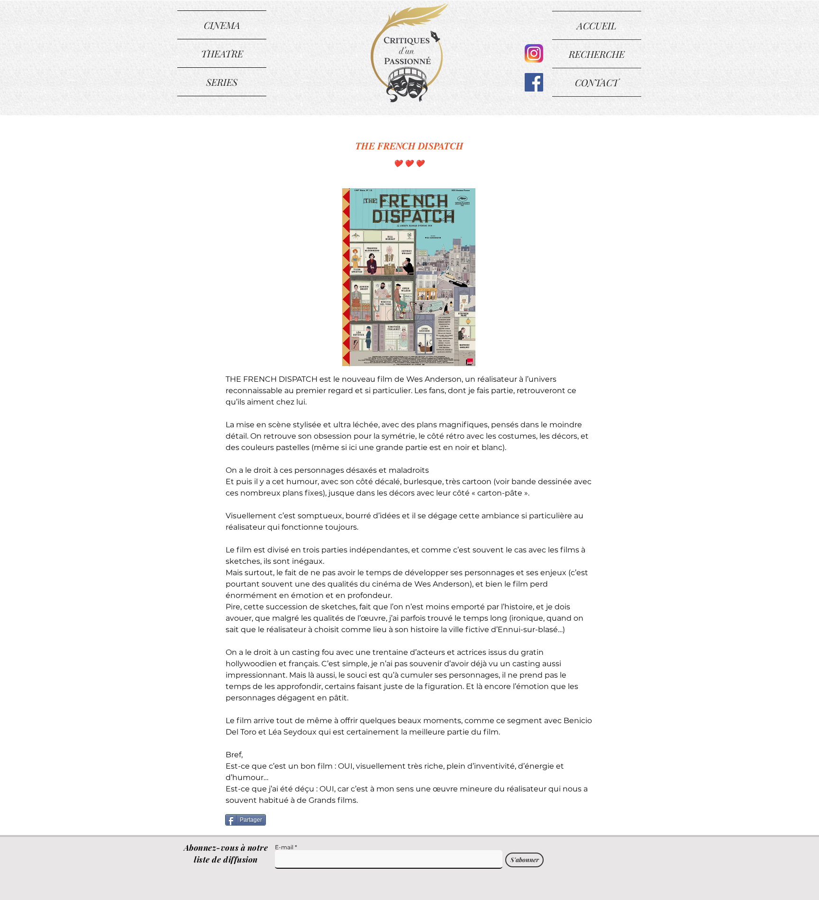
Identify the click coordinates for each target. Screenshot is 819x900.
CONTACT (597, 82)
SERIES (221, 81)
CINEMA (222, 24)
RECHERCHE (597, 53)
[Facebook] (534, 82)
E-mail (284, 847)
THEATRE (222, 53)
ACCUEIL (597, 25)
